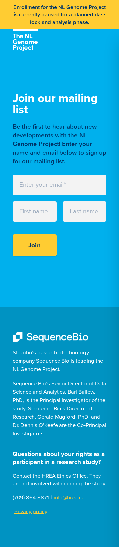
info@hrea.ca (69, 497)
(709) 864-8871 (31, 497)
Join (34, 245)
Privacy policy (30, 511)
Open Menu (105, 13)
